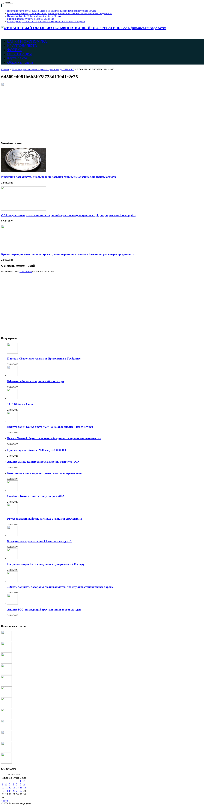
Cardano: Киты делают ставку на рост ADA (35, 496)
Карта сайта (17, 58)
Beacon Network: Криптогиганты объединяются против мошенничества (54, 438)
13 (14, 787)
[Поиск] (2, 3)
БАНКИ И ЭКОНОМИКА (27, 41)
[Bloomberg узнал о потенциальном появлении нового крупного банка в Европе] (6, 707)
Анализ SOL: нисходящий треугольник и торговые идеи (44, 609)
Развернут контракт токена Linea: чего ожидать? (39, 541)
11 (6, 787)
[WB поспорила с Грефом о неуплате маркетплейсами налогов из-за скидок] (6, 729)
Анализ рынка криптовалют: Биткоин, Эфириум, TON (43, 461)
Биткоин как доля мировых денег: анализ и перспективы (44, 473)
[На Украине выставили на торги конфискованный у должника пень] (6, 640)
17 (3, 791)
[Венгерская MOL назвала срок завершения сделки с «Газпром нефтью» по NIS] (6, 663)
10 (3, 787)
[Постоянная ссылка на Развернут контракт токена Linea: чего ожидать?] (12, 535)
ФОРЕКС (14, 50)
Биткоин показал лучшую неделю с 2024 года (30, 19)
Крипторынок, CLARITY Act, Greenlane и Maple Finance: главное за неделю (46, 21)
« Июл (4, 800)
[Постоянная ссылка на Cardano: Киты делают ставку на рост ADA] (12, 490)
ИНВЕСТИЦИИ (19, 54)
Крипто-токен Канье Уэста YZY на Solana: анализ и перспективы (50, 426)
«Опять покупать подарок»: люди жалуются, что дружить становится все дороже (60, 586)
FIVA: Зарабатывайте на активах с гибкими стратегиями (44, 518)
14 (17, 787)
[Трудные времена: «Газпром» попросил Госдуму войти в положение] (6, 740)
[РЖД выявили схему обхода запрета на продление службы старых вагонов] (6, 651)
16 (24, 787)
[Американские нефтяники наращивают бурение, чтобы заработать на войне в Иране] (6, 751)
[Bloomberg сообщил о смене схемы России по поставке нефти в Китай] (6, 685)
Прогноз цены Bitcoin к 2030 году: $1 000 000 (36, 450)
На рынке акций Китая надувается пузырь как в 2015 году (45, 564)
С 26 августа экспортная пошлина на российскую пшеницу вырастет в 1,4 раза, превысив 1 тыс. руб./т (68, 215)
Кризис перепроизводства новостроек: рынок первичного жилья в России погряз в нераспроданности (59, 13)
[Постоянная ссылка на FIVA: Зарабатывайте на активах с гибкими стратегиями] (12, 513)
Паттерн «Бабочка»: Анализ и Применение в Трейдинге (43, 358)
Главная (5, 69)
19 (10, 791)
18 (6, 791)
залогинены (26, 271)
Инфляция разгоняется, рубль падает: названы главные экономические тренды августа (51, 10)
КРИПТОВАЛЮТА (22, 46)
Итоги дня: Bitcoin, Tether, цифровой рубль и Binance (34, 16)
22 (21, 791)
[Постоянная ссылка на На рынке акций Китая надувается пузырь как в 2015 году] (12, 558)
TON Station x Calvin (20, 404)
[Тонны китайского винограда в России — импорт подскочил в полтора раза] (6, 674)
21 (17, 791)
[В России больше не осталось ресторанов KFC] (6, 762)
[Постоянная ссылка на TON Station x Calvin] (12, 398)
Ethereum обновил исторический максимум (35, 381)
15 (21, 787)
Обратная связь (20, 62)
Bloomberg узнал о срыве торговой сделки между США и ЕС (43, 69)
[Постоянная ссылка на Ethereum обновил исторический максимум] (12, 375)
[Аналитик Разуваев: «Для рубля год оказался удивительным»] (6, 718)
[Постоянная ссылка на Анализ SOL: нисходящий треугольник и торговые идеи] (12, 603)
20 (14, 791)
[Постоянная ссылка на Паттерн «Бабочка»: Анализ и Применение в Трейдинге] (12, 353)
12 (10, 787)
